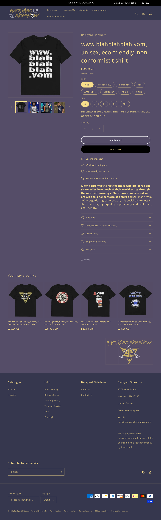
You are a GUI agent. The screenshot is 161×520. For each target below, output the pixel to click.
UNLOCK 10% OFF (57, 297)
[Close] (124, 213)
